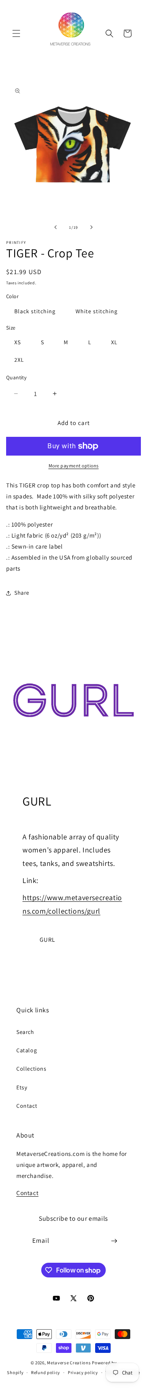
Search (25, 1032)
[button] (16, 33)
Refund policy (45, 1372)
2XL (19, 359)
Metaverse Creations (69, 1363)
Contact (26, 1105)
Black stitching (35, 311)
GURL (47, 939)
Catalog (26, 1050)
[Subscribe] (114, 1241)
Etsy (21, 1087)
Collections (31, 1068)
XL (114, 342)
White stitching (97, 311)
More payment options (74, 466)
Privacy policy (83, 1372)
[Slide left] (56, 227)
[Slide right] (91, 227)
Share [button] (21, 592)
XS (17, 342)
